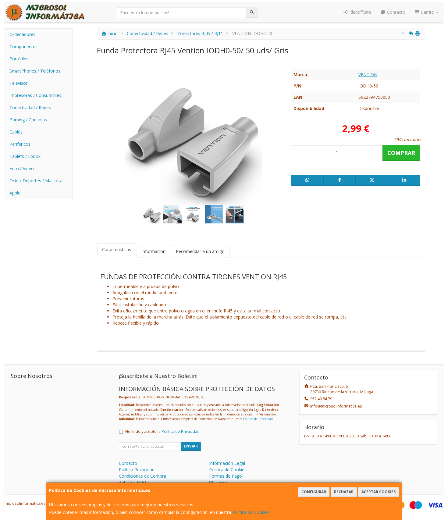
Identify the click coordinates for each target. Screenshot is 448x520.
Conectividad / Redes (30, 107)
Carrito (428, 12)
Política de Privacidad (258, 419)
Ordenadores (22, 34)
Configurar (313, 491)
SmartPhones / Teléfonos (34, 71)
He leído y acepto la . (163, 431)
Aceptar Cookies (378, 491)
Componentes (23, 46)
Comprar (401, 152)
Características (116, 249)
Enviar (191, 446)
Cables (16, 132)
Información (153, 251)
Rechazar (344, 491)
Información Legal (227, 463)
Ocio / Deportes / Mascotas (37, 180)
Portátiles (18, 59)
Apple (14, 193)
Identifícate (359, 12)
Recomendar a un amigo (200, 251)
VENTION (367, 74)
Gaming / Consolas (28, 120)
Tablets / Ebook (25, 156)
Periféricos (19, 144)
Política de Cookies (251, 512)
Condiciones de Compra (142, 476)
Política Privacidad (137, 469)
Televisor (18, 83)
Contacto (395, 12)
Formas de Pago (225, 476)
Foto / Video (21, 168)
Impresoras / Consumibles (35, 95)
